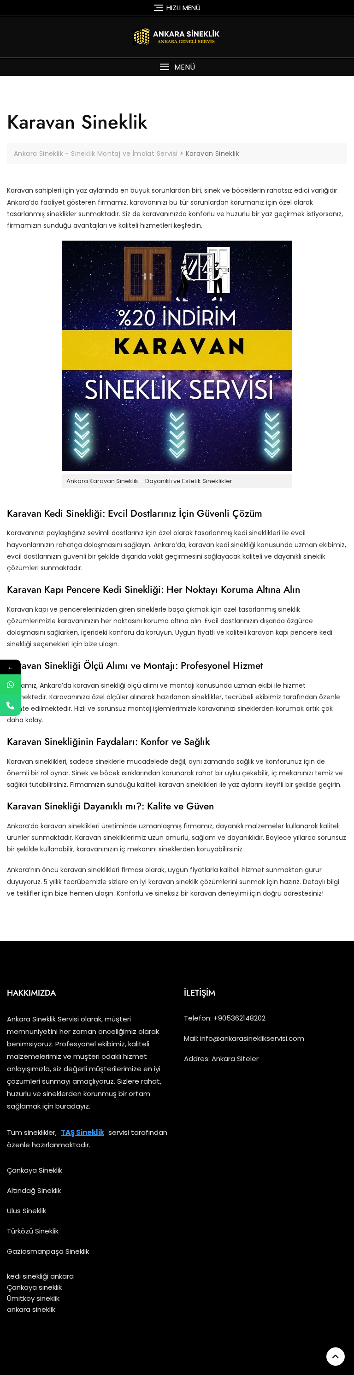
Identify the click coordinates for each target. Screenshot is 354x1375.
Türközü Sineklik (33, 1231)
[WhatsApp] (10, 684)
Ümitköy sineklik (33, 1298)
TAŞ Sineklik (82, 1132)
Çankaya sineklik (34, 1287)
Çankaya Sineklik (34, 1170)
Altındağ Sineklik (34, 1190)
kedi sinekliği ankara (40, 1276)
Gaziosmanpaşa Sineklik (48, 1251)
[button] (177, 67)
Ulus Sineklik (26, 1211)
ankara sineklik (31, 1309)
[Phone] (10, 705)
